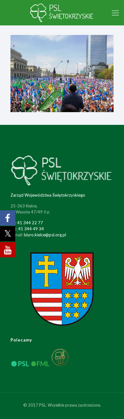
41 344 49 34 (31, 228)
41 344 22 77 (30, 222)
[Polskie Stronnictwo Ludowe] (62, 12)
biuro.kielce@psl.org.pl (45, 234)
